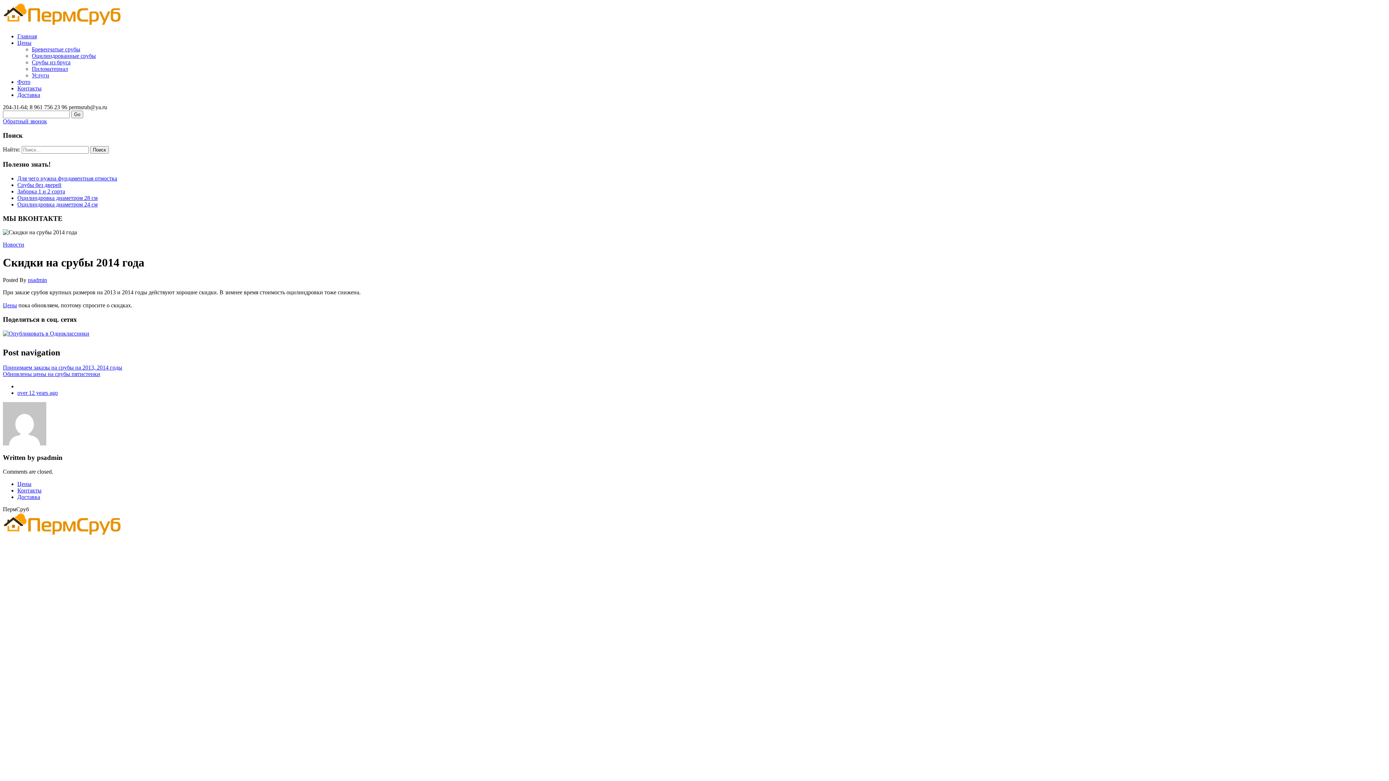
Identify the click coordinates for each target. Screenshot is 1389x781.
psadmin (37, 280)
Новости (13, 245)
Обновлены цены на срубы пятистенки (51, 374)
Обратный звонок (25, 121)
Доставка (28, 95)
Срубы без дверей (39, 185)
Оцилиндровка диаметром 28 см (57, 198)
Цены (24, 43)
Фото (23, 82)
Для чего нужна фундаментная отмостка (67, 178)
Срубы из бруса (51, 62)
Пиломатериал (50, 69)
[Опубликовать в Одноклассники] (46, 333)
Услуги (40, 75)
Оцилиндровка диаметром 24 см (57, 204)
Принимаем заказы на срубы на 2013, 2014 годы (62, 367)
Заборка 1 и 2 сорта (41, 191)
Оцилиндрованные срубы (64, 56)
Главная (27, 36)
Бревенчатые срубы (56, 49)
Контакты (29, 88)
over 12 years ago (37, 393)
